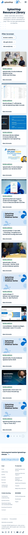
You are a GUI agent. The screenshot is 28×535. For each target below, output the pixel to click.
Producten (18, 466)
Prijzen (16, 501)
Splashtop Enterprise (20, 483)
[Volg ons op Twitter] (14, 532)
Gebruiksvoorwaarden (7, 522)
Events (3, 474)
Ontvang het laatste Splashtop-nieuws (13, 453)
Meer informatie (7, 79)
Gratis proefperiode (20, 496)
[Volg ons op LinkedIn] (2, 532)
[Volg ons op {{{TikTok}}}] (23, 532)
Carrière (3, 477)
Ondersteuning (6, 493)
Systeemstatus (5, 500)
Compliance (4, 519)
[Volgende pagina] (23, 436)
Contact (3, 482)
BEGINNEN (18, 493)
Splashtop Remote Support (20, 474)
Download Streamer (6, 507)
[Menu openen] (25, 2)
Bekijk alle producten (20, 488)
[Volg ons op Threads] (8, 532)
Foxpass (17, 486)
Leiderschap (4, 472)
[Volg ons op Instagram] (5, 532)
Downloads (18, 499)
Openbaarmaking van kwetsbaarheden (6, 503)
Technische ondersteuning (5, 497)
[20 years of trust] (17, 2)
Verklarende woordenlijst (4, 485)
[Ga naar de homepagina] (7, 2)
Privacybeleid (13, 519)
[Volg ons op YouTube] (17, 532)
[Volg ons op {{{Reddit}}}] (20, 532)
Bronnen (3, 480)
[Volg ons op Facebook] (11, 532)
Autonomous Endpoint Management (18, 479)
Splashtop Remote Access (20, 470)
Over (2, 466)
